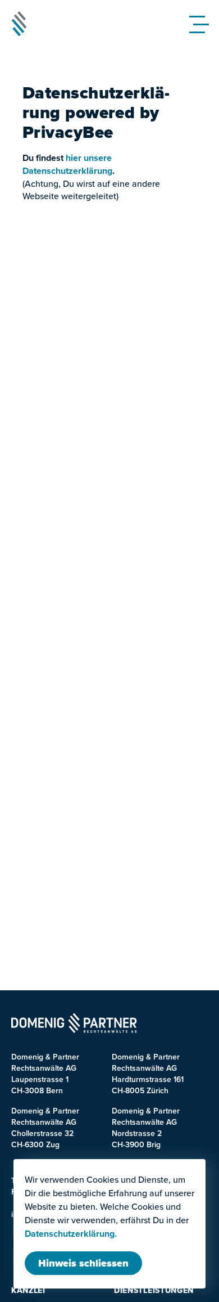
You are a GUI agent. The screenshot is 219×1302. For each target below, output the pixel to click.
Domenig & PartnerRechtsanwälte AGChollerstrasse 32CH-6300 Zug (45, 1127)
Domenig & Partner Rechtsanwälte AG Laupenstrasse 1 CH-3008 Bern (45, 1073)
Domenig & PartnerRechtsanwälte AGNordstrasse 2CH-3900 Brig (146, 1127)
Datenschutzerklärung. (71, 1234)
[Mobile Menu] (201, 24)
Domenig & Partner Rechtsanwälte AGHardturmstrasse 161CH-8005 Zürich (148, 1073)
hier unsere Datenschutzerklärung (67, 164)
